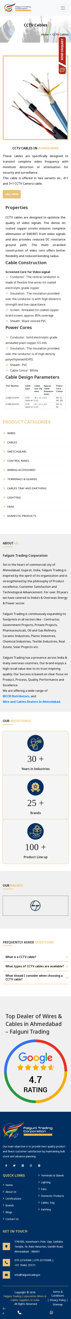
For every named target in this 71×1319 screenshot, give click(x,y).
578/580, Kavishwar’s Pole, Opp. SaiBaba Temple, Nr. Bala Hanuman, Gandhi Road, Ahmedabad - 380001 (39, 1246)
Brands (9, 1205)
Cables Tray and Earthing (26, 488)
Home (45, 34)
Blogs (8, 1212)
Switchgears (16, 451)
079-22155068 (42, 1260)
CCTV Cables (60, 34)
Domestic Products (21, 516)
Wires (11, 433)
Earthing (46, 1209)
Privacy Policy (58, 1300)
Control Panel (18, 460)
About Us (10, 1192)
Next (62, 90)
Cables (12, 442)
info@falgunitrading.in (27, 1275)
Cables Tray (48, 1202)
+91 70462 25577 (25, 1265)
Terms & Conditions (57, 1293)
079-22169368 (23, 1260)
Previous (8, 90)
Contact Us (12, 1219)
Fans (10, 506)
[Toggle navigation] (63, 8)
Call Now (12, 194)
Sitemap (58, 1304)
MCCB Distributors (16, 696)
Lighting (14, 497)
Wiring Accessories (21, 470)
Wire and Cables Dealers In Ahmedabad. (32, 702)
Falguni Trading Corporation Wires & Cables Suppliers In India (24, 1298)
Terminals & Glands (22, 479)
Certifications (13, 1198)
